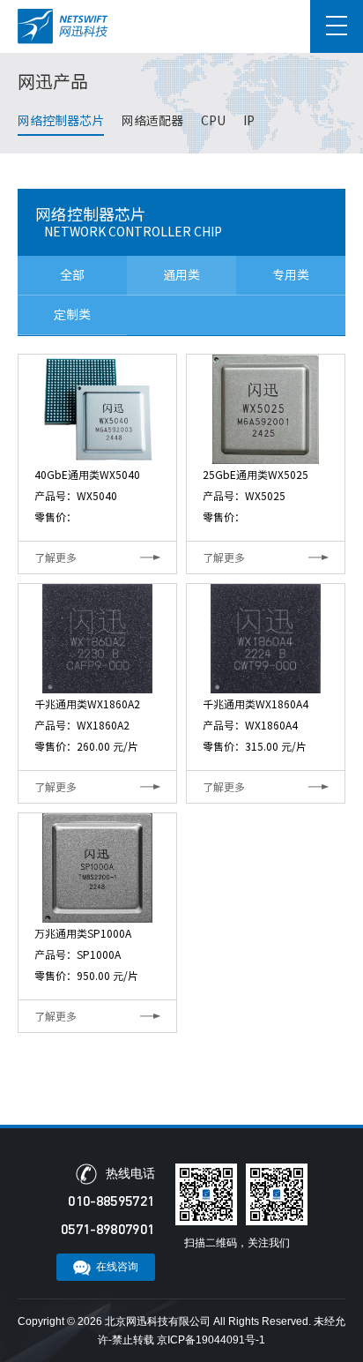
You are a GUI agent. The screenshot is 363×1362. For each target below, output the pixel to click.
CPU (213, 121)
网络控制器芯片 (61, 121)
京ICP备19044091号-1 (211, 1340)
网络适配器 (152, 121)
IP (249, 121)
